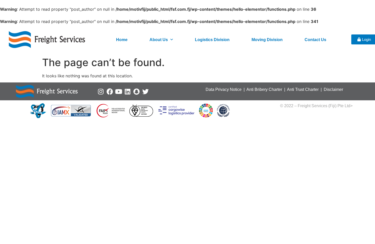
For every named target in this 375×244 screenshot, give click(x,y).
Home (122, 39)
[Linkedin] (127, 91)
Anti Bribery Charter (264, 89)
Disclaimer (333, 89)
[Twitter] (145, 91)
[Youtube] (118, 91)
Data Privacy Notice (224, 89)
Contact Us (315, 39)
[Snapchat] (136, 91)
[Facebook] (109, 91)
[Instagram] (100, 91)
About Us (158, 39)
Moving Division (267, 39)
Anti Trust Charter (303, 89)
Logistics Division (212, 39)
